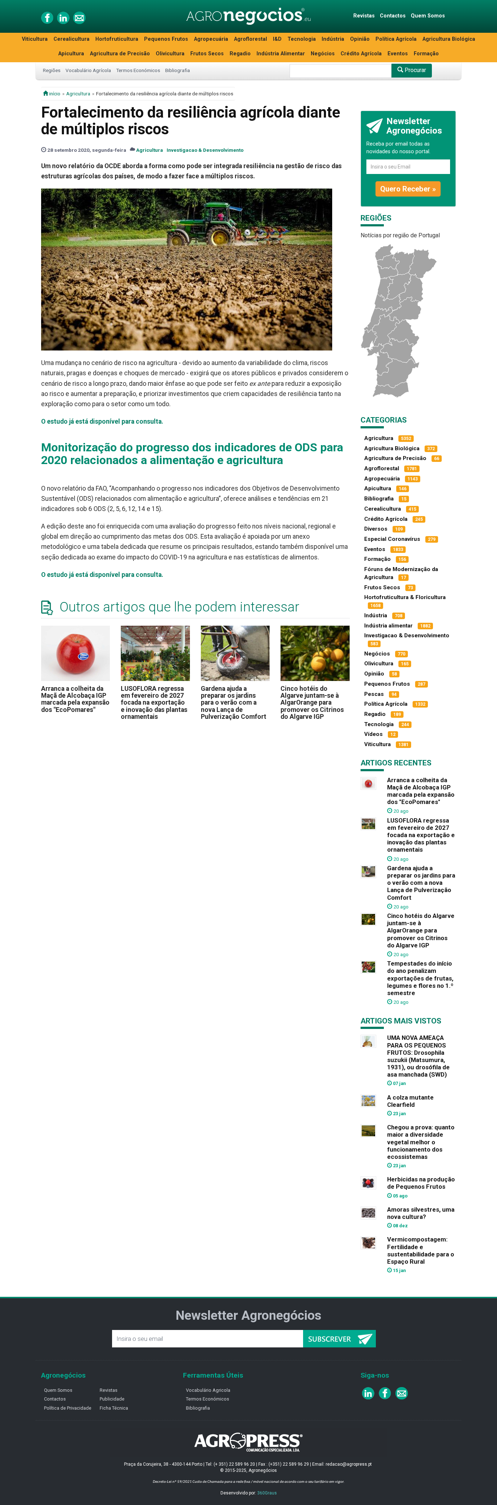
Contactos (393, 16)
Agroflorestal (250, 39)
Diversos (375, 529)
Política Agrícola (396, 39)
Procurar (414, 70)
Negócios (323, 54)
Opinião (360, 39)
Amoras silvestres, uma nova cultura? (420, 1213)
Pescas (374, 694)
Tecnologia (301, 39)
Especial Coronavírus (392, 539)
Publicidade (112, 1399)
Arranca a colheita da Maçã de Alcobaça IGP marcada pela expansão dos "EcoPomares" (75, 699)
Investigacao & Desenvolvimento (205, 150)
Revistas (364, 16)
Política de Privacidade (67, 1408)
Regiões (51, 70)
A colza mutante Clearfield (410, 1101)
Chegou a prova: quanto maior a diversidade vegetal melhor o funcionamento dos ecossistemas (420, 1142)
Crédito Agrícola (361, 54)
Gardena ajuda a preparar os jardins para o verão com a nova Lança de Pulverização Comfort (233, 702)
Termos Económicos (138, 70)
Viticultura (35, 39)
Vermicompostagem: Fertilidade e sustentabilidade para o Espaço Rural (420, 1250)
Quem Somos (428, 16)
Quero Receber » (408, 189)
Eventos (397, 54)
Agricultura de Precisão (120, 54)
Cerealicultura (71, 39)
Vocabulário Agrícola (88, 70)
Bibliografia (177, 70)
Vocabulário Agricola (208, 1390)
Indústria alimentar (388, 625)
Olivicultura (170, 54)
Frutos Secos (207, 54)
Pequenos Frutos (166, 39)
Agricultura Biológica (448, 39)
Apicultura (71, 54)
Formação (426, 54)
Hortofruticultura (116, 39)
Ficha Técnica (114, 1408)
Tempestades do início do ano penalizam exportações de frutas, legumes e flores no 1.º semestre (420, 978)
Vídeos (373, 734)
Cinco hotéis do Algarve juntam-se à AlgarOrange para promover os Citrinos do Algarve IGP (312, 702)
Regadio (240, 54)
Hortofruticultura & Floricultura (405, 597)
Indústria (333, 39)
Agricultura (78, 93)
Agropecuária (211, 39)
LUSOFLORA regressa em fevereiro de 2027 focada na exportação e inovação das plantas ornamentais (154, 702)
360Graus (267, 1493)
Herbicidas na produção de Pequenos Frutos (421, 1183)
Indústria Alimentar (281, 54)
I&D (277, 39)
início (54, 93)
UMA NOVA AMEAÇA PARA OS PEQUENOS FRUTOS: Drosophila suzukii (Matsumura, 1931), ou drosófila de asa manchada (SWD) (418, 1056)
